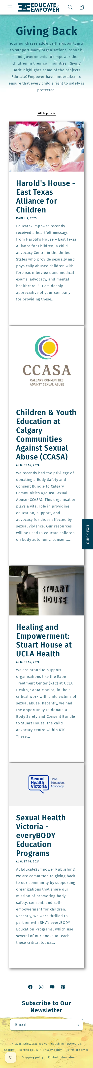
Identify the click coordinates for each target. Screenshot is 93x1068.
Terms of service (77, 1049)
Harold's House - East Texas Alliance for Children (45, 197)
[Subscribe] (77, 1025)
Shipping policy (33, 1057)
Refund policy (28, 1049)
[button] (9, 7)
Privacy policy (52, 1049)
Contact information (61, 1057)
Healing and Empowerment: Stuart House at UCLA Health (44, 640)
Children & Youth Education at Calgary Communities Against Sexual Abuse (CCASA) (46, 434)
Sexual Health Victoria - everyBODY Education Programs (41, 835)
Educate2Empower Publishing (43, 1043)
